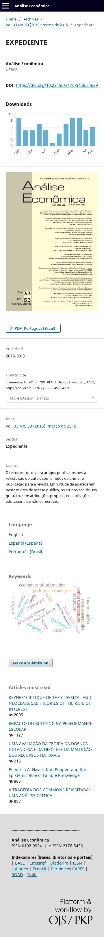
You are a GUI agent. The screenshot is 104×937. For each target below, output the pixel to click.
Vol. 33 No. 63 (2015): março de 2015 (37, 24)
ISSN (77, 863)
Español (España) (25, 543)
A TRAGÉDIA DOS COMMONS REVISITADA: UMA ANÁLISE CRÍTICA (49, 792)
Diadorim (59, 863)
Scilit (32, 874)
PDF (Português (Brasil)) (35, 328)
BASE (20, 863)
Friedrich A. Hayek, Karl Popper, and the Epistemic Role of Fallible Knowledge (47, 772)
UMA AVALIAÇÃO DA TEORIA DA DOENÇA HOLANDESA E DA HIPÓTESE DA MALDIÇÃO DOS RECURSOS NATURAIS (50, 749)
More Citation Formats (29, 398)
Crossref (37, 863)
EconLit (40, 869)
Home (11, 19)
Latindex (20, 869)
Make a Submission (31, 663)
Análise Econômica (32, 5)
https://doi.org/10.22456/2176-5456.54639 (57, 85)
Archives (31, 19)
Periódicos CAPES (67, 869)
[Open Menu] (6, 6)
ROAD (17, 874)
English (16, 534)
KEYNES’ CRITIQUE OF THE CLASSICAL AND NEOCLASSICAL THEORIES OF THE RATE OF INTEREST (50, 703)
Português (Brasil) (26, 551)
